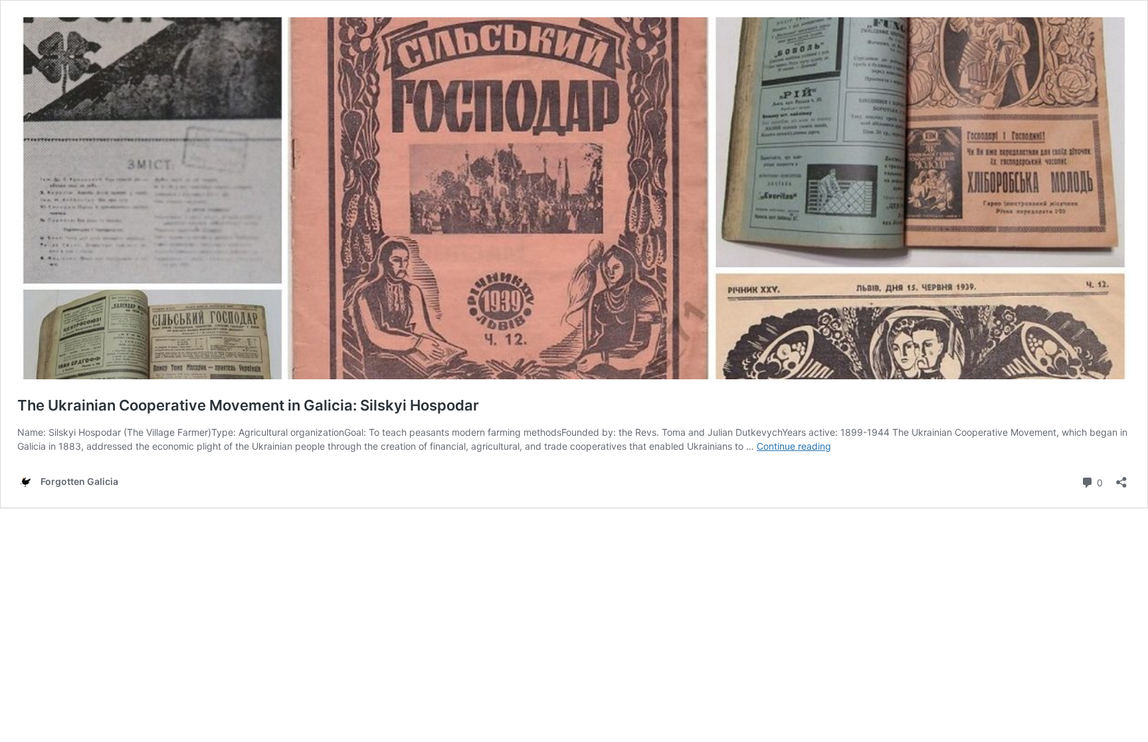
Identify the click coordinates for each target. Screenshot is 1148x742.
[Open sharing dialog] (1121, 478)
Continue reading (794, 446)
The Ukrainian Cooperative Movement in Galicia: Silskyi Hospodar (248, 405)
